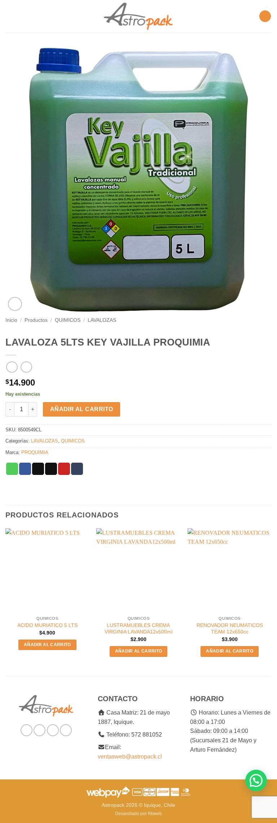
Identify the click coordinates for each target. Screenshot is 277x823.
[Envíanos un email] (53, 730)
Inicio (11, 320)
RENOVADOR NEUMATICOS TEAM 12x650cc (230, 628)
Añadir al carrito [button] (47, 644)
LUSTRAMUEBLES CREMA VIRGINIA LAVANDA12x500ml (138, 628)
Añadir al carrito (81, 409)
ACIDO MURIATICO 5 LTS (47, 625)
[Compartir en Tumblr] (77, 469)
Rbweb (155, 813)
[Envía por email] (51, 469)
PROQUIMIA (34, 452)
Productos (36, 320)
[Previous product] (26, 367)
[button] (9, 16)
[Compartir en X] (38, 469)
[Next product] (11, 367)
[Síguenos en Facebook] (26, 730)
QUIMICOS (67, 320)
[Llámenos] (66, 730)
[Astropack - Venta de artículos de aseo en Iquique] (138, 16)
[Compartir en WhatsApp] (12, 469)
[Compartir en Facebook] (25, 469)
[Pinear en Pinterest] (64, 469)
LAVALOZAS (102, 320)
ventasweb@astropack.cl (130, 756)
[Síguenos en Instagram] (39, 730)
